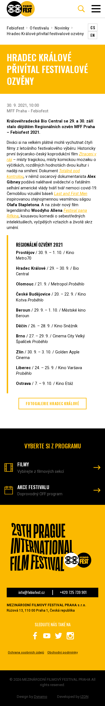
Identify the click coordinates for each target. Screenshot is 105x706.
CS (92, 27)
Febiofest (15, 28)
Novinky (62, 28)
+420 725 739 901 (73, 592)
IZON (84, 696)
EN (92, 35)
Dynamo (40, 696)
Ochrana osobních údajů (26, 652)
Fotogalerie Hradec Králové (52, 403)
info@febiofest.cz (31, 592)
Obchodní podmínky (62, 652)
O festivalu (39, 28)
